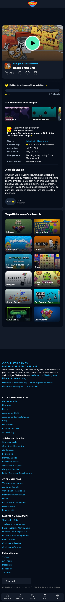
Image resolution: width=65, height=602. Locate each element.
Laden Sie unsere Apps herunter (17, 473)
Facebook (7, 568)
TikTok (5, 557)
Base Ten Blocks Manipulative (16, 528)
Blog (4, 420)
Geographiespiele (10, 469)
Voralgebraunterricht (12, 483)
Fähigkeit (18, 64)
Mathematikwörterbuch (13, 494)
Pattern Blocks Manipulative (15, 535)
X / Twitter (7, 561)
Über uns (6, 405)
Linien (5, 498)
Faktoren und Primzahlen (14, 502)
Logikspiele (7, 454)
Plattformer (31, 64)
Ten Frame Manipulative (13, 524)
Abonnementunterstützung (15, 417)
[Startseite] (32, 4)
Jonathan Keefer (23, 130)
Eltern (5, 409)
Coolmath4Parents (11, 547)
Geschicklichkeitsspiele (13, 446)
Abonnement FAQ (11, 413)
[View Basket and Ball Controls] (35, 73)
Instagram (7, 565)
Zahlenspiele (8, 450)
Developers (7, 424)
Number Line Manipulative (14, 531)
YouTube (6, 572)
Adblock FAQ (32, 386)
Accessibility (8, 432)
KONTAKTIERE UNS (11, 428)
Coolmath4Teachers (12, 543)
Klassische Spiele (10, 461)
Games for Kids (9, 401)
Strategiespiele (9, 442)
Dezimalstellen (9, 506)
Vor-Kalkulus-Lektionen (13, 491)
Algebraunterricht (11, 487)
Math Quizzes (8, 539)
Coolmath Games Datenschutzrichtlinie (19, 365)
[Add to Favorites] (27, 72)
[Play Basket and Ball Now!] (32, 43)
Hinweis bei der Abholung (14, 382)
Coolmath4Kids (10, 520)
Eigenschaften (9, 510)
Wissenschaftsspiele (12, 465)
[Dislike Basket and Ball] (19, 73)
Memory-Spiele (9, 458)
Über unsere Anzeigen (12, 386)
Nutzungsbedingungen (41, 382)
